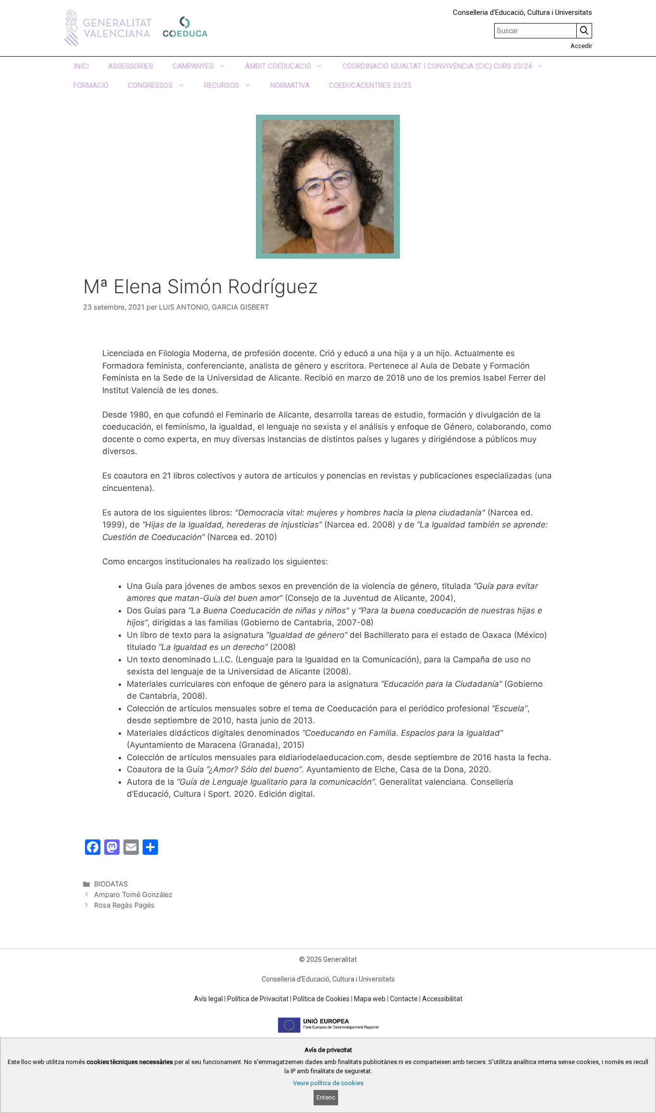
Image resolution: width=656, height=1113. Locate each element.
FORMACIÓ (91, 85)
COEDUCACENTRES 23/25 (370, 85)
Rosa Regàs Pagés (124, 905)
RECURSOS (221, 85)
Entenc (325, 1097)
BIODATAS (111, 884)
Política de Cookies (321, 999)
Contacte (404, 999)
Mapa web (370, 999)
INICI (81, 66)
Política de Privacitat (258, 999)
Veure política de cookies (328, 1083)
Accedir (581, 45)
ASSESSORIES (130, 66)
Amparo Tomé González (133, 894)
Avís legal (208, 999)
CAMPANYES (193, 66)
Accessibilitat (442, 999)
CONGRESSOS (150, 85)
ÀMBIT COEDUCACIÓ (278, 66)
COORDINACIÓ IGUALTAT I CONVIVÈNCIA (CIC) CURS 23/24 (437, 66)
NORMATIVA (290, 85)
